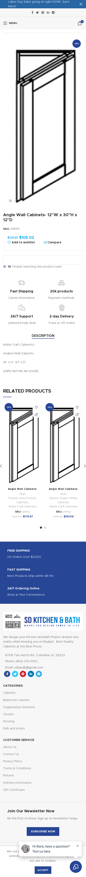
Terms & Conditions (17, 768)
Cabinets (22, 502)
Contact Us (11, 754)
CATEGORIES (13, 685)
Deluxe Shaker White (63, 498)
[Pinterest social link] (43, 12)
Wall (22, 494)
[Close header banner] (81, 4)
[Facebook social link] (32, 12)
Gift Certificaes (14, 790)
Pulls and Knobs (14, 728)
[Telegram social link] (53, 12)
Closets (8, 714)
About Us (9, 747)
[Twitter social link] (37, 12)
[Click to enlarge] (10, 201)
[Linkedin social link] (48, 12)
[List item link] (37, 661)
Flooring (8, 721)
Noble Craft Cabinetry (23, 506)
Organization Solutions (19, 707)
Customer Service (18, 740)
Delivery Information (17, 782)
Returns (8, 775)
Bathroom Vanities (16, 700)
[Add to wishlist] (36, 407)
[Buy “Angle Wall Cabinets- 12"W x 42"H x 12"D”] (36, 414)
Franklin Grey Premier (22, 498)
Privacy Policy (12, 761)
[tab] (43, 336)
